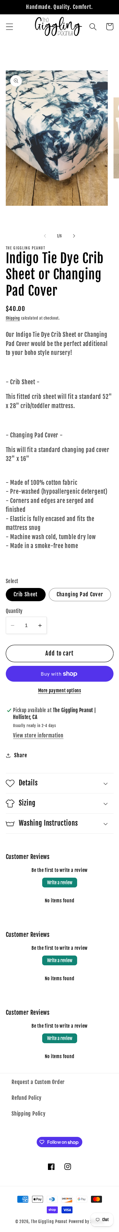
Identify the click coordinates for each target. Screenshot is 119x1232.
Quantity (14, 611)
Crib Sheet (26, 594)
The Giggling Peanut (49, 1221)
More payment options (59, 690)
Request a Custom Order (38, 1082)
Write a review (59, 882)
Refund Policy (27, 1098)
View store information (38, 735)
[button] (9, 26)
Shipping (13, 318)
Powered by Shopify (86, 1221)
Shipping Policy (29, 1113)
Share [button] (20, 755)
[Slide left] (44, 236)
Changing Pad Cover (80, 594)
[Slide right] (74, 236)
